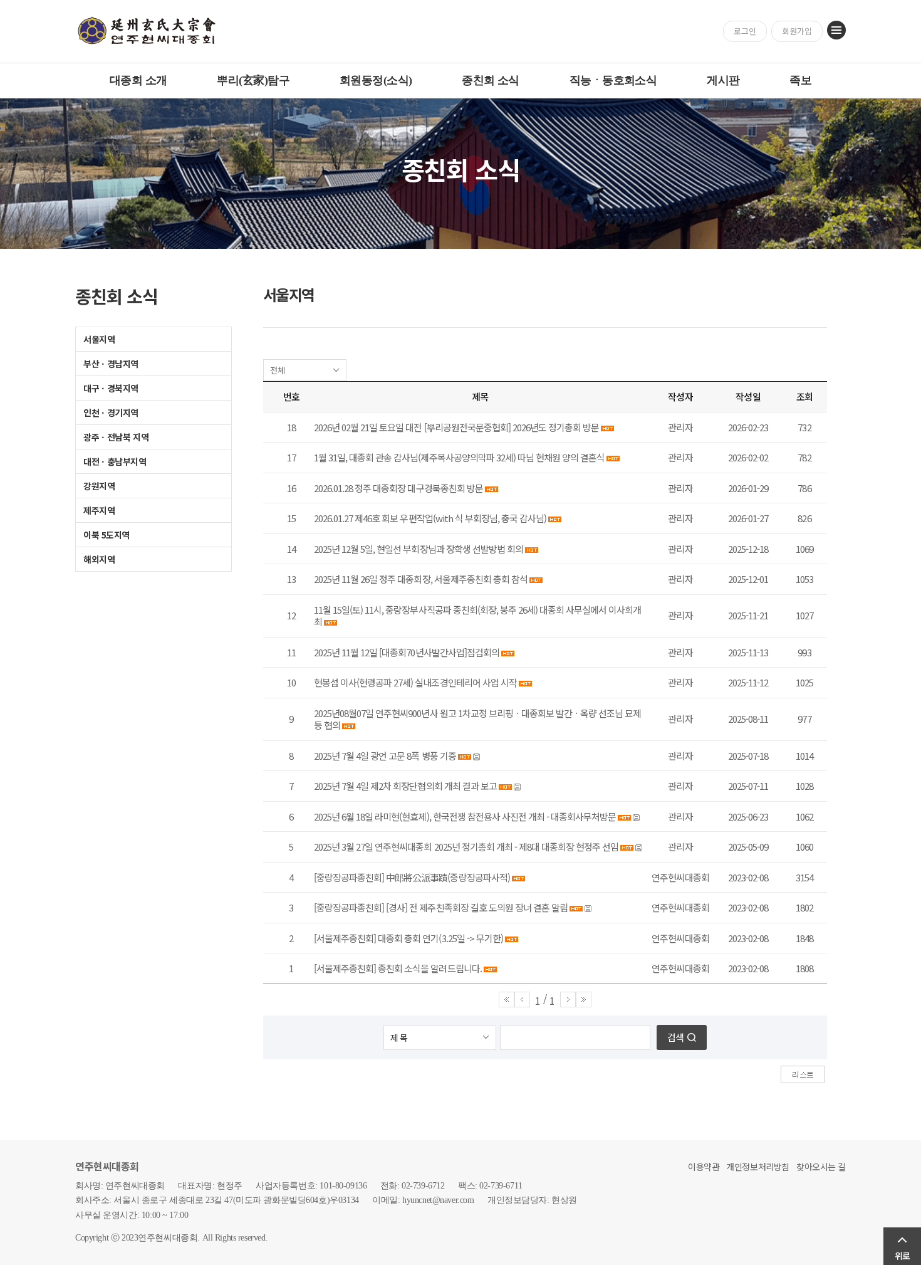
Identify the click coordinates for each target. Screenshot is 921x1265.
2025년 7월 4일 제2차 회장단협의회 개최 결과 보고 (405, 785)
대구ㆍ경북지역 (110, 388)
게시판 (723, 80)
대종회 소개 (138, 80)
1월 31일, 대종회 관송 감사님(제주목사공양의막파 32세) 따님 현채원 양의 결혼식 (459, 457)
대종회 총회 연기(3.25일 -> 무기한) (440, 938)
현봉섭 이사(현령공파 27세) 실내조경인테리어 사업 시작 (415, 682)
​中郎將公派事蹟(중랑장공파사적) (447, 877)
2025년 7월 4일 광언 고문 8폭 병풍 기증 (385, 755)
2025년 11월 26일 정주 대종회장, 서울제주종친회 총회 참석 (421, 578)
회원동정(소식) (376, 80)
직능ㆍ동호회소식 (613, 80)
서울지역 (99, 339)
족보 (800, 80)
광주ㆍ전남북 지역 (115, 437)
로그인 (745, 31)
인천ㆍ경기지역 (110, 412)
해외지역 (99, 559)
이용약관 (703, 1166)
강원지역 (99, 486)
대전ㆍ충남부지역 (115, 461)
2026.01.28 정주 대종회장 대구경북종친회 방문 (398, 488)
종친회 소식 (490, 80)
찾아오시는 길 (821, 1166)
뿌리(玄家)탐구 (253, 80)
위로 (902, 1255)
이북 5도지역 (106, 534)
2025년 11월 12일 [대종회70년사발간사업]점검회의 (406, 652)
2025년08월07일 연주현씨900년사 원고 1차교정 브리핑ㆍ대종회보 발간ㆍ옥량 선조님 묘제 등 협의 (477, 719)
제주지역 (99, 510)
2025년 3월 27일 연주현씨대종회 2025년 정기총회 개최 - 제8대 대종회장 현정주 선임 (466, 846)
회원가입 (797, 31)
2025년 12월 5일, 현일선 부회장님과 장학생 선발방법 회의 (418, 548)
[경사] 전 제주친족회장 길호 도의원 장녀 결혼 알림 (477, 907)
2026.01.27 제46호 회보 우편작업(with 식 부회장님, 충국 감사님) (430, 518)
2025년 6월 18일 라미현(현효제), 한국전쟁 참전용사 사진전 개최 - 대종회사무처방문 (465, 816)
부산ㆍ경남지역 (110, 363)
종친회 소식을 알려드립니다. (429, 968)
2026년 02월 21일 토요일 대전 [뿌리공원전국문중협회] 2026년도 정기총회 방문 (456, 427)
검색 (675, 1037)
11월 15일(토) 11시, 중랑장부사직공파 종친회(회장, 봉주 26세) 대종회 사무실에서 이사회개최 (477, 616)
